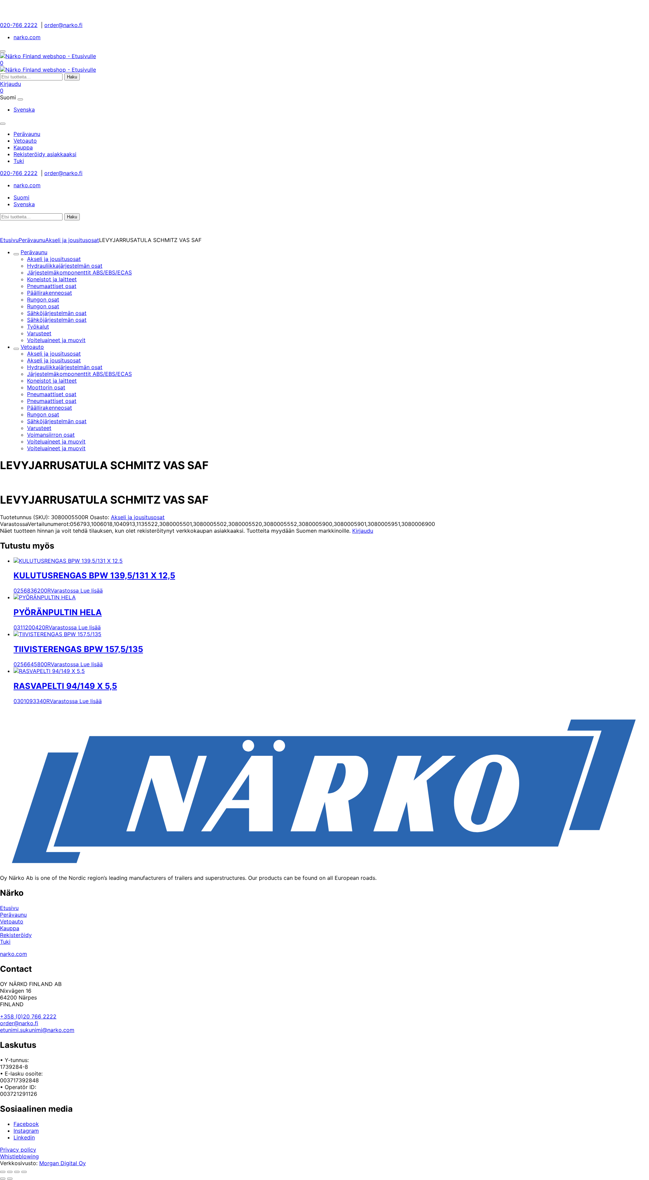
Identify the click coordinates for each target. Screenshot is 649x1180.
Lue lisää (91, 590)
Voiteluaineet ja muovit (56, 340)
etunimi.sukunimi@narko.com (37, 1030)
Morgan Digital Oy (62, 1163)
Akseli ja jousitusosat (72, 240)
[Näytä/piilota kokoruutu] (10, 1172)
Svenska (24, 109)
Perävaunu (32, 240)
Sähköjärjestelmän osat (57, 313)
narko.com (27, 37)
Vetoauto (32, 346)
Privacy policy (18, 1149)
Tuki (5, 941)
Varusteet (39, 333)
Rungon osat (43, 299)
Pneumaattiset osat (51, 286)
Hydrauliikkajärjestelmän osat (64, 265)
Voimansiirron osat (51, 434)
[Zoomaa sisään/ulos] (2, 1172)
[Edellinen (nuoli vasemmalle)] (2, 1179)
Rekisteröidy (16, 935)
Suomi (21, 197)
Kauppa (9, 928)
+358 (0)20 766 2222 (28, 1016)
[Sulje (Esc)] (24, 1172)
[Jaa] (17, 1172)
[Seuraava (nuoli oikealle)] (10, 1179)
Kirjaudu (10, 83)
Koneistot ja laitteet (52, 279)
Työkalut (38, 326)
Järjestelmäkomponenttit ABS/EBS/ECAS (79, 272)
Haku (72, 76)
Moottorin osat (46, 387)
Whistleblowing (19, 1156)
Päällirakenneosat (49, 292)
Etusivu (9, 240)
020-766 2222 (19, 25)
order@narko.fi (63, 25)
